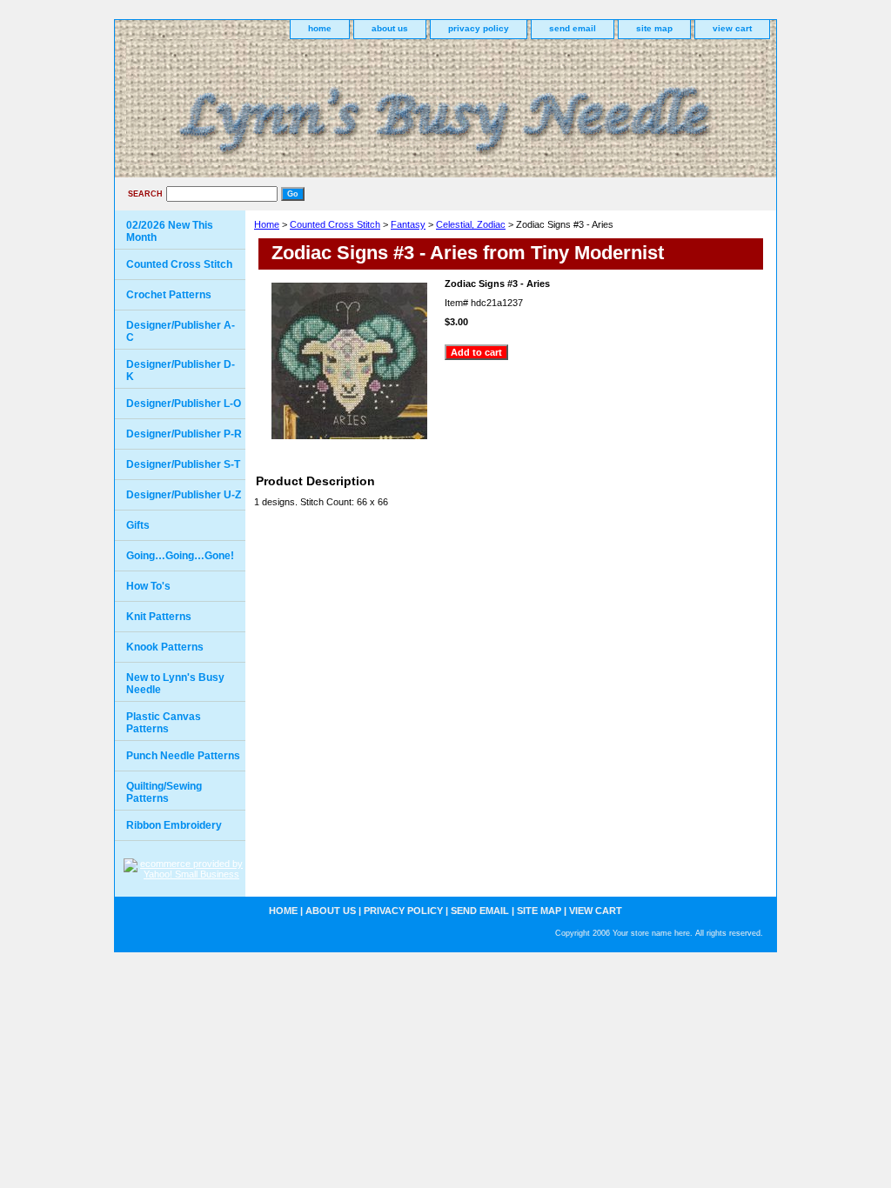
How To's (148, 586)
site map (654, 28)
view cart (732, 28)
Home (266, 224)
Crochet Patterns (168, 295)
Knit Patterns (158, 617)
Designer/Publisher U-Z (183, 495)
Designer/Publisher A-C (180, 331)
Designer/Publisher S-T (183, 464)
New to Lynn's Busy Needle (175, 683)
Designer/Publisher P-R (184, 434)
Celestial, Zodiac (471, 224)
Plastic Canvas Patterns (163, 723)
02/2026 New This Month (169, 231)
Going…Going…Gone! (180, 556)
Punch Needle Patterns (183, 756)
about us (390, 28)
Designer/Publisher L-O (183, 403)
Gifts (138, 525)
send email (572, 28)
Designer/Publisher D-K (180, 370)
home (320, 28)
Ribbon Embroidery (174, 825)
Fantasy (408, 224)
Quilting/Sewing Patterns (164, 792)
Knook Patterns (165, 647)
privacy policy (478, 28)
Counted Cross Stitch (335, 224)
